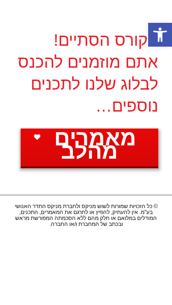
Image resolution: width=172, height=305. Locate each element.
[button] (160, 35)
